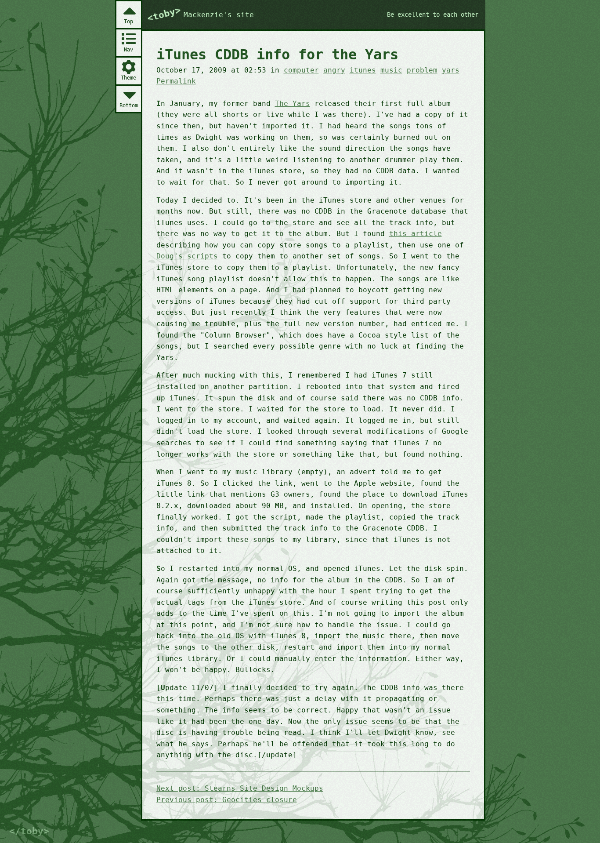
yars (450, 70)
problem (422, 70)
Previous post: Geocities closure (226, 800)
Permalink (176, 81)
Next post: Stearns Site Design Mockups (239, 788)
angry (334, 70)
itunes (363, 70)
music (391, 70)
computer (301, 70)
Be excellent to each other (432, 14)
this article (415, 233)
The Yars (292, 103)
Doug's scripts (187, 256)
